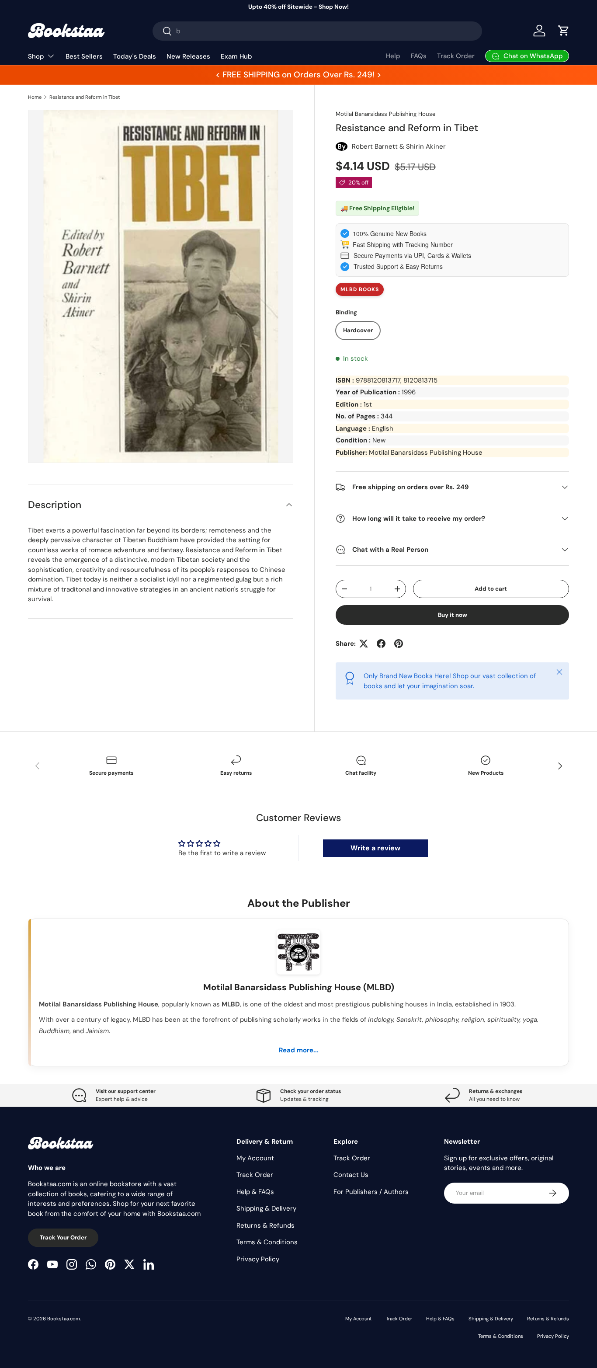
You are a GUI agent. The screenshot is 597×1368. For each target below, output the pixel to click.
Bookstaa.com (63, 1319)
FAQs (419, 56)
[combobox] (317, 31)
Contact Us (350, 1174)
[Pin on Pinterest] (398, 643)
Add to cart (491, 588)
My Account (255, 1158)
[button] (563, 30)
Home (35, 97)
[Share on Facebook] (381, 643)
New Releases (188, 56)
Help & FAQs (255, 1191)
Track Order (456, 56)
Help (393, 56)
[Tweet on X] (363, 643)
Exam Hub (236, 56)
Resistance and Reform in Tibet (84, 97)
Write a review (375, 848)
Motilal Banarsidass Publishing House (385, 114)
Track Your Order (63, 1237)
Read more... (299, 1050)
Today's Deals (134, 56)
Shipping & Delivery (266, 1208)
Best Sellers (84, 56)
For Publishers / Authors (371, 1191)
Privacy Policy (257, 1259)
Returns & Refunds (265, 1225)
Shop (36, 56)
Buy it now (452, 615)
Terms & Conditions (267, 1242)
